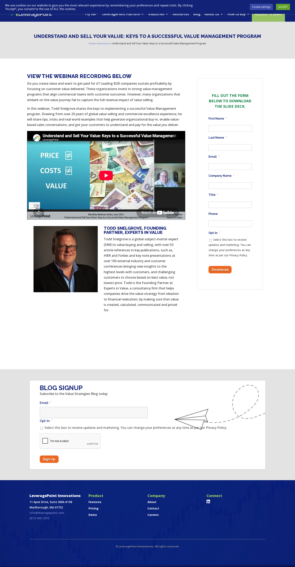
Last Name (218, 137)
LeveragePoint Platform (121, 14)
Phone (213, 213)
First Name (218, 118)
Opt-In (214, 232)
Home (92, 43)
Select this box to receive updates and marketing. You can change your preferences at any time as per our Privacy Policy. (136, 427)
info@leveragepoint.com (47, 513)
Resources (181, 14)
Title (213, 194)
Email (214, 156)
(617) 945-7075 (39, 518)
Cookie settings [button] (261, 7)
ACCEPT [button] (283, 7)
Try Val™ (91, 14)
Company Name (221, 175)
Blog (196, 14)
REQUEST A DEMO (268, 14)
